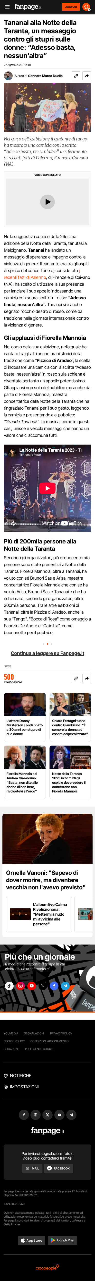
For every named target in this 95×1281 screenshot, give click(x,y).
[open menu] (5, 7)
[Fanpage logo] (28, 7)
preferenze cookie (39, 1049)
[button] (86, 75)
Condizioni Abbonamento (49, 1041)
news (7, 666)
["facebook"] (54, 986)
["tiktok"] (9, 986)
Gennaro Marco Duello (45, 76)
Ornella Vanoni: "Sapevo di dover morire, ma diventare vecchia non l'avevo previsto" (46, 880)
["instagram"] (20, 986)
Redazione (11, 1049)
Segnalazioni (34, 1033)
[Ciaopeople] (47, 1267)
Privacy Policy (61, 1033)
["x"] (42, 986)
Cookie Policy (14, 1041)
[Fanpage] (47, 1131)
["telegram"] (65, 986)
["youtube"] (31, 986)
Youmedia (11, 1033)
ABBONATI (71, 6)
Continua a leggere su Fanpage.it (47, 653)
